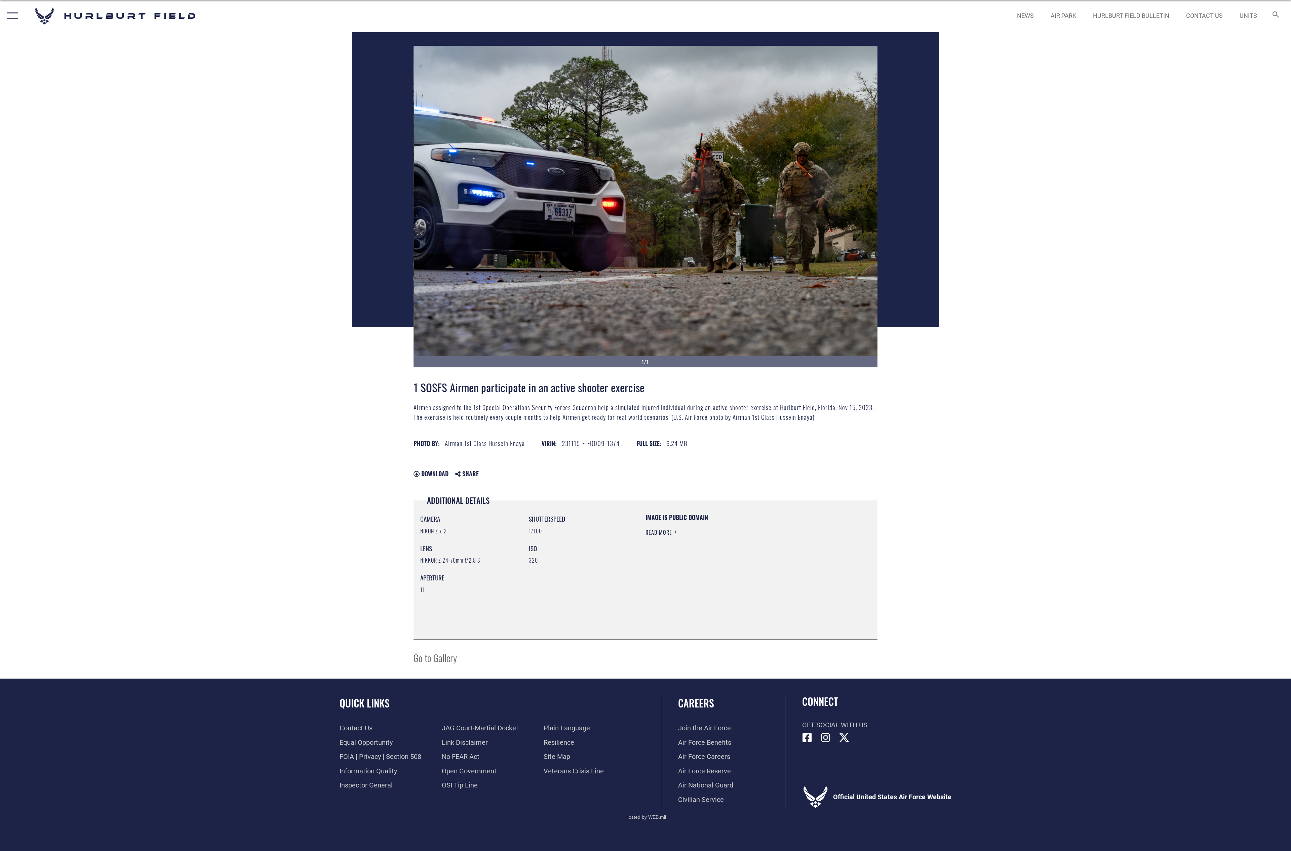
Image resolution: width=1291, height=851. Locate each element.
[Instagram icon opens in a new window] (826, 738)
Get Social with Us (834, 725)
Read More (660, 532)
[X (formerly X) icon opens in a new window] (844, 738)
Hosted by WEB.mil (645, 817)
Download (434, 473)
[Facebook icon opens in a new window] (807, 738)
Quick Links (365, 703)
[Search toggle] (1275, 16)
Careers (696, 703)
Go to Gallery (435, 657)
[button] (11, 16)
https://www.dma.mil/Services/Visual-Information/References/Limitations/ (724, 575)
